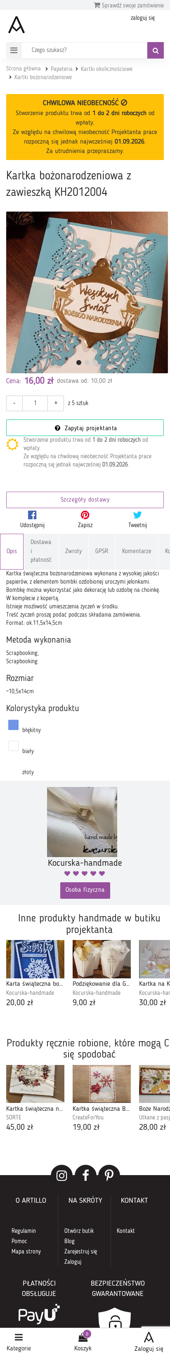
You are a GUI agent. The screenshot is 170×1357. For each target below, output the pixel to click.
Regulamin (24, 1231)
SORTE (13, 1118)
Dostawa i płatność (41, 551)
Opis (12, 552)
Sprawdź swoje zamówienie (132, 6)
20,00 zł (19, 1003)
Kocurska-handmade (30, 993)
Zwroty (73, 552)
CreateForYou (88, 1118)
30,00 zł (152, 1003)
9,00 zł (84, 1003)
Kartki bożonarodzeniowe (43, 77)
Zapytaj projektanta (90, 429)
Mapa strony (26, 1252)
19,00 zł (86, 1128)
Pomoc (19, 1241)
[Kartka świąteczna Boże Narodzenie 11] (102, 1084)
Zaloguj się (149, 1349)
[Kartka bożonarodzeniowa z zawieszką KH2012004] (87, 292)
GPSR (102, 552)
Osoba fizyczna (85, 890)
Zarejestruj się (80, 1252)
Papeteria (62, 69)
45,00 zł (19, 1128)
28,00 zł (152, 1128)
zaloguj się (143, 18)
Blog (69, 1241)
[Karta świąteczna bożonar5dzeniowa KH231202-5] (35, 959)
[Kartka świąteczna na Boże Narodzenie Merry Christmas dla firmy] (35, 1084)
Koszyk (83, 1348)
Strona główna (23, 69)
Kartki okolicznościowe (106, 69)
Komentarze (136, 552)
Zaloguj (72, 1262)
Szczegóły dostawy (85, 500)
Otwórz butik (79, 1231)
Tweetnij (137, 525)
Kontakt (126, 1231)
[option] (35, 974)
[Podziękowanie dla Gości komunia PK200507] (102, 959)
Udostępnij (32, 525)
